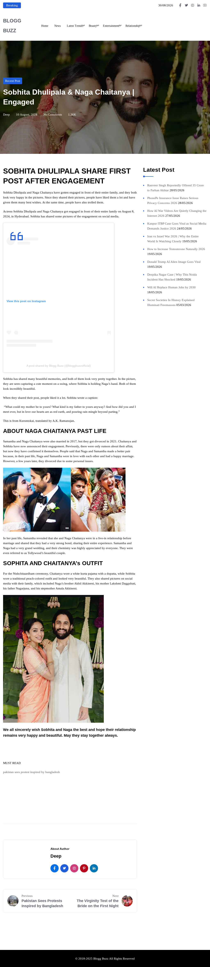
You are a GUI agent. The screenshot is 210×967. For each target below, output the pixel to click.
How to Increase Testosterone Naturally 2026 (176, 249)
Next (115, 895)
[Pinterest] (84, 868)
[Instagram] (74, 868)
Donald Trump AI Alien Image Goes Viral (174, 261)
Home (44, 25)
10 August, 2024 (26, 114)
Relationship (133, 25)
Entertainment (111, 25)
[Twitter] (64, 868)
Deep (6, 114)
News (57, 25)
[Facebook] (54, 868)
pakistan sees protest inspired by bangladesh (32, 772)
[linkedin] (94, 868)
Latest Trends (75, 25)
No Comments (52, 114)
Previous (27, 895)
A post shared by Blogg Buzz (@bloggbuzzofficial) (58, 365)
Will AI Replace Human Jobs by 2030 (171, 287)
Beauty (93, 25)
